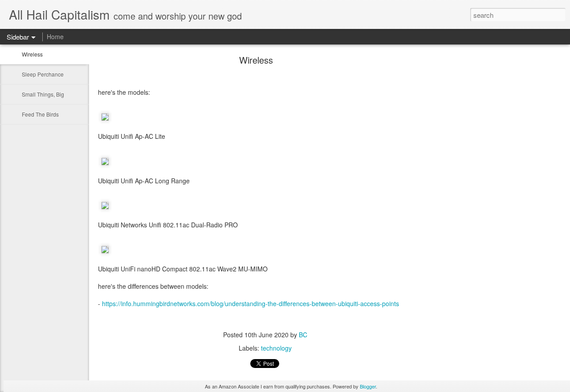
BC (303, 334)
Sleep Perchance (43, 74)
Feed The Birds (40, 114)
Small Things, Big (43, 94)
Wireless (32, 54)
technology (276, 348)
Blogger (368, 386)
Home (55, 36)
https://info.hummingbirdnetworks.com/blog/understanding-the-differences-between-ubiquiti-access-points (250, 303)
